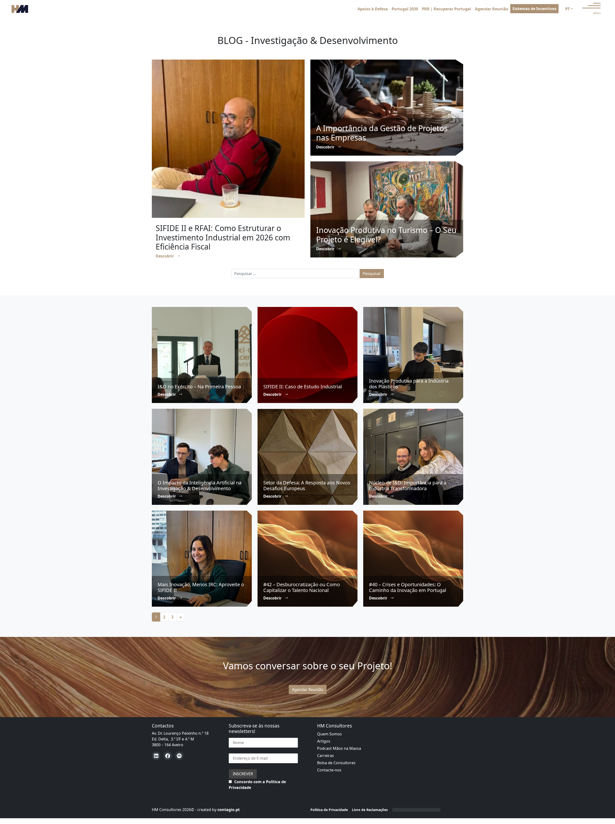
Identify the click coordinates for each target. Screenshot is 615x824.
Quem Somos (329, 734)
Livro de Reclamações (370, 809)
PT (567, 9)
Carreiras (325, 755)
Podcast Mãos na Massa (339, 748)
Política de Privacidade (329, 809)
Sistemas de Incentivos (534, 8)
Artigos (323, 741)
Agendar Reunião (491, 9)
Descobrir (165, 256)
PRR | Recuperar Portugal (446, 9)
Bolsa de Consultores (336, 762)
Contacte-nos (329, 770)
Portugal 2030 (405, 9)
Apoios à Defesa (372, 9)
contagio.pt (228, 809)
